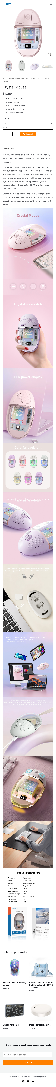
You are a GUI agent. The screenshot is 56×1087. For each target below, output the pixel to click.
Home (5, 78)
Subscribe (28, 1062)
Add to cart (28, 134)
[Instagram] (28, 1081)
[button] (49, 34)
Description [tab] (8, 148)
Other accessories (16, 78)
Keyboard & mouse (34, 78)
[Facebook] (23, 1081)
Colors (6, 118)
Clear (5, 128)
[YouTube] (33, 1081)
